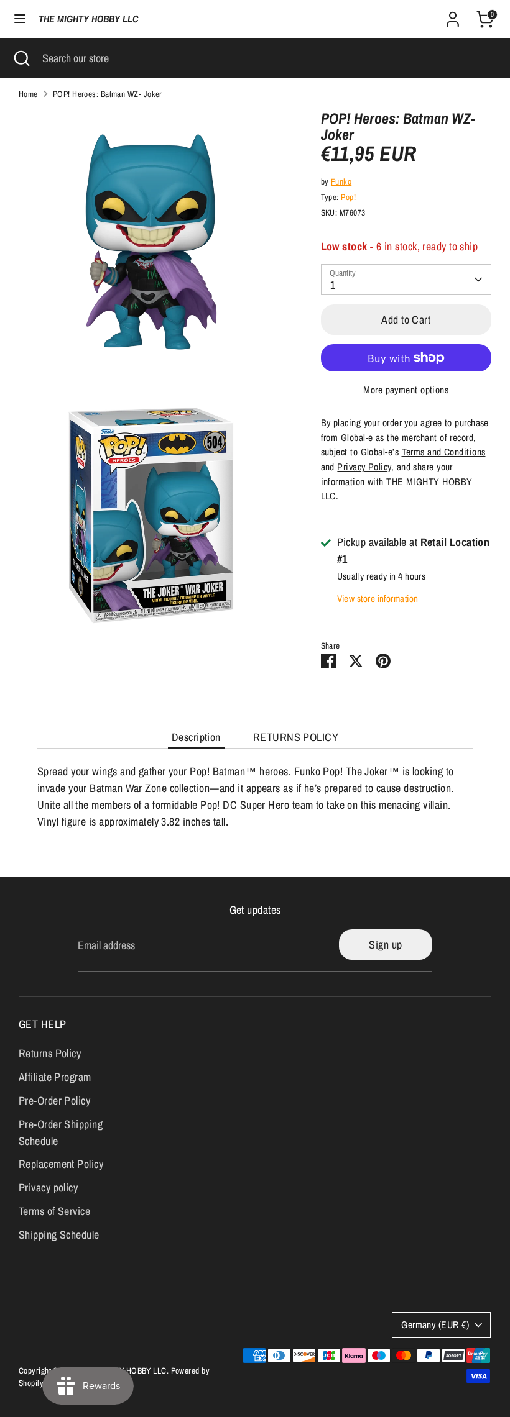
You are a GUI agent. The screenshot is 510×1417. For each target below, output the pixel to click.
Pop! (348, 197)
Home (28, 93)
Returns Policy (50, 1053)
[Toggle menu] (19, 19)
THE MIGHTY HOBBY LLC (88, 18)
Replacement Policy (61, 1164)
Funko (341, 181)
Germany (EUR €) (435, 1324)
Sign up (385, 944)
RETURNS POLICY (295, 737)
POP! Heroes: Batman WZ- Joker (107, 93)
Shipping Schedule (59, 1234)
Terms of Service (54, 1211)
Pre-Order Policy (54, 1100)
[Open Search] (21, 58)
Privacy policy (48, 1187)
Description (196, 737)
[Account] (452, 15)
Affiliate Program (55, 1077)
